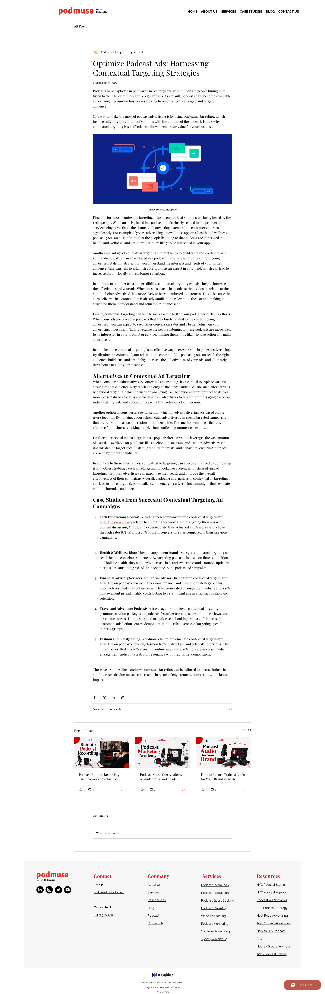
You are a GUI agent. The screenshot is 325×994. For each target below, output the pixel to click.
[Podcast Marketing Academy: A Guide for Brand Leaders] (162, 752)
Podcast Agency (275, 892)
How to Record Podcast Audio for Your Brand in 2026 (223, 776)
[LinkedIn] (40, 889)
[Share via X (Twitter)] (104, 697)
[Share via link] (122, 697)
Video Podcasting (213, 916)
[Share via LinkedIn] (113, 697)
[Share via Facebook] (94, 697)
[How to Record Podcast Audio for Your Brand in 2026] (223, 752)
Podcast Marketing (214, 908)
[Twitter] (58, 889)
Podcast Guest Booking (217, 900)
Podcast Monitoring (214, 923)
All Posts (80, 26)
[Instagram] (49, 889)
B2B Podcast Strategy (272, 908)
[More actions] (230, 52)
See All (247, 730)
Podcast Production (215, 893)
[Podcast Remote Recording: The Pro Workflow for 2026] (101, 752)
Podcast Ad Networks (272, 900)
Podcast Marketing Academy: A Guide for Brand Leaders (161, 776)
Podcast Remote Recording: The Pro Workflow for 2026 (100, 776)
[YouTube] (67, 889)
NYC (260, 892)
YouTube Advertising (215, 931)
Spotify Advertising (214, 939)
